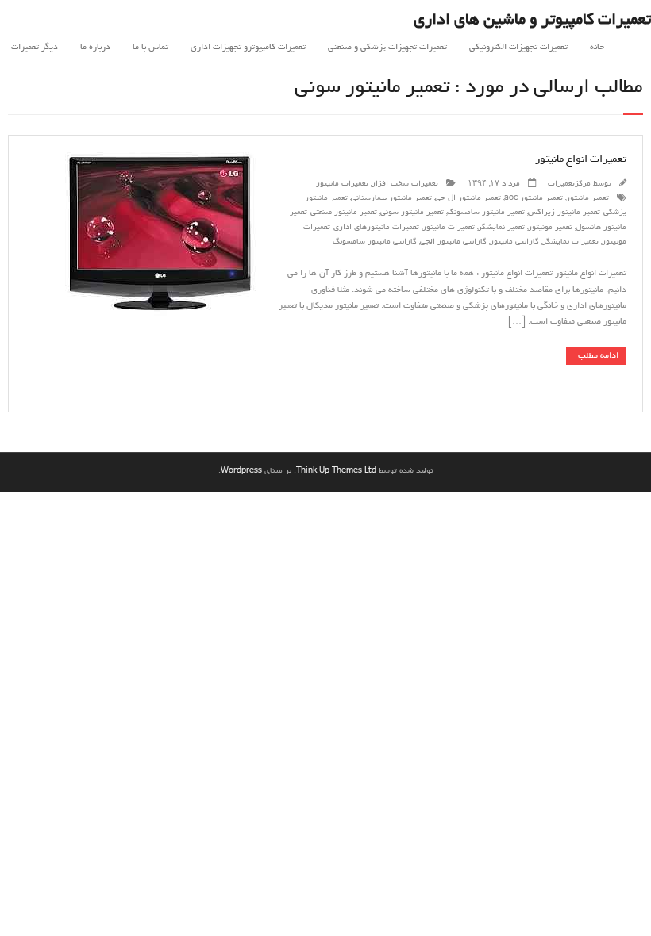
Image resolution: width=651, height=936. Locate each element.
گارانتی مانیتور (514, 242)
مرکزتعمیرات (569, 184)
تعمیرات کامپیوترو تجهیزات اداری (248, 47)
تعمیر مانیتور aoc (533, 198)
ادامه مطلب (598, 356)
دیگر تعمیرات (34, 47)
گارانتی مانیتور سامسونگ (375, 242)
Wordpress (241, 471)
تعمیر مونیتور (550, 228)
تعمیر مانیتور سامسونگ (486, 213)
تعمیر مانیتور (587, 198)
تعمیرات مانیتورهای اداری (376, 228)
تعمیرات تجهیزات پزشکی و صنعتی (387, 47)
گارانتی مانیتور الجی (453, 242)
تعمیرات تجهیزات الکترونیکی (518, 47)
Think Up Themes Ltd (336, 471)
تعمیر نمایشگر (501, 228)
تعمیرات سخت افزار (405, 184)
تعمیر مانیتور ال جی (468, 198)
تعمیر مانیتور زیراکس (564, 213)
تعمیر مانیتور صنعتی (343, 213)
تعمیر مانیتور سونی (412, 213)
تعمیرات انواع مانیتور (580, 160)
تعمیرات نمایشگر (570, 242)
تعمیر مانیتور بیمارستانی (391, 198)
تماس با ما (150, 47)
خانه (597, 47)
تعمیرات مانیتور (342, 184)
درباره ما (95, 47)
